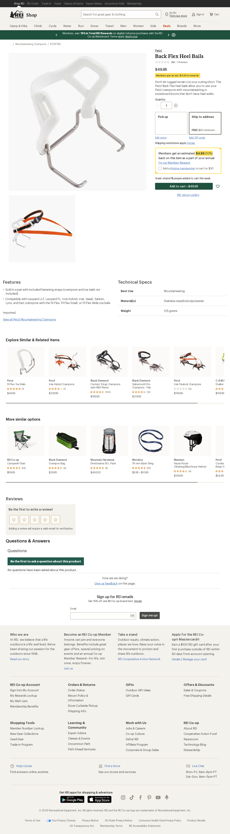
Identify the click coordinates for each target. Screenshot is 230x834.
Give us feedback (106, 583)
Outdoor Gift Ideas (138, 690)
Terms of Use (32, 820)
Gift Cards (132, 695)
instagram (123, 797)
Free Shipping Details (197, 695)
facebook (141, 797)
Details (191, 143)
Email (73, 608)
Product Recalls (196, 820)
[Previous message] (56, 35)
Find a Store (112, 766)
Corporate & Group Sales (142, 750)
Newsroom (191, 739)
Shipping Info (77, 711)
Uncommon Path (79, 743)
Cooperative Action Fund (200, 733)
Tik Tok (132, 797)
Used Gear (17, 739)
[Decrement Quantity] (158, 105)
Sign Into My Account (24, 690)
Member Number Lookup (27, 728)
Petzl (158, 50)
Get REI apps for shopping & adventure (86, 792)
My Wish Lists (19, 701)
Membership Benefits (24, 706)
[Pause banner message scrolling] (173, 35)
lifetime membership (182, 168)
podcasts (167, 797)
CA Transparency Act (82, 825)
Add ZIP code (197, 137)
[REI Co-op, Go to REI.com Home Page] (16, 14)
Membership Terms (111, 825)
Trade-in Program (21, 744)
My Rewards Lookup (23, 695)
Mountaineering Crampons (30, 44)
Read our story (19, 659)
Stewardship (192, 750)
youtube (158, 797)
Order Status (76, 690)
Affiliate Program (137, 744)
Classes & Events (79, 738)
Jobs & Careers (135, 728)
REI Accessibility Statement (145, 825)
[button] (77, 122)
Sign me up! (150, 615)
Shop (31, 14)
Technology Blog (195, 744)
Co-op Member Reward (174, 162)
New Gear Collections (24, 733)
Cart (216, 14)
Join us (68, 668)
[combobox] (121, 14)
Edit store (161, 137)
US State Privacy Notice (118, 820)
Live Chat (198, 766)
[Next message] (168, 35)
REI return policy (188, 195)
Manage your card (194, 659)
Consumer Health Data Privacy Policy (160, 820)
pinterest (149, 797)
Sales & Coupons (195, 690)
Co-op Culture (135, 733)
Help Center (24, 766)
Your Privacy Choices (63, 820)
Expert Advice (77, 733)
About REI (190, 728)
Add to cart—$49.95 (184, 186)
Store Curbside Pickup (83, 705)
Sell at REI (132, 739)
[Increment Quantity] (175, 105)
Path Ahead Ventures (82, 749)
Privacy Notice (90, 820)
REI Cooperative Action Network (139, 659)
